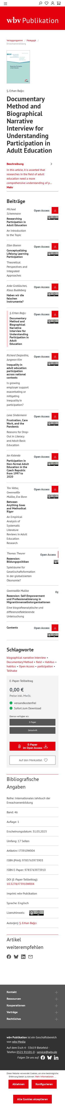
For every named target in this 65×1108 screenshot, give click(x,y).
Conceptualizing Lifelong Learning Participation (18, 253)
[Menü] (5, 3)
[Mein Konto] (52, 3)
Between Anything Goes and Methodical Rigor (16, 506)
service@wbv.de (47, 1052)
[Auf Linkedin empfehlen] (23, 957)
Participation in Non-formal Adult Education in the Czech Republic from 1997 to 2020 (18, 468)
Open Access (26, 666)
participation (45, 666)
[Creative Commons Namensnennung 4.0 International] (34, 912)
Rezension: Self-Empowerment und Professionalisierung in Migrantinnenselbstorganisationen (28, 599)
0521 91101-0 (26, 1052)
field (39, 662)
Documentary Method (20, 662)
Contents (12, 627)
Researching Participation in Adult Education (17, 222)
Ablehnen (18, 1084)
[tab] (30, 175)
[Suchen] (40, 3)
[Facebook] (42, 1058)
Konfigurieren (44, 1084)
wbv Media (18, 1041)
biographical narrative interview (26, 657)
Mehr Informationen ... (45, 1076)
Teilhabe (12, 670)
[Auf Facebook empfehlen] (9, 957)
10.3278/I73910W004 (20, 884)
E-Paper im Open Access (32, 746)
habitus (11, 666)
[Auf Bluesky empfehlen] (16, 957)
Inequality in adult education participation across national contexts (17, 371)
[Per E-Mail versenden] (30, 957)
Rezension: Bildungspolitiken (18, 560)
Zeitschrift (32, 730)
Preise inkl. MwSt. (20, 695)
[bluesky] (49, 1058)
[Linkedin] (55, 1058)
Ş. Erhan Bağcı (28, 923)
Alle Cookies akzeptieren (32, 1099)
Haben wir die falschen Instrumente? (15, 298)
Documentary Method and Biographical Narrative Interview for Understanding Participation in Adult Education (19, 331)
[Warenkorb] (58, 3)
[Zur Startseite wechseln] (32, 20)
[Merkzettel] (46, 3)
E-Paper (32, 722)
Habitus (49, 662)
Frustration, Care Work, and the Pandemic (17, 423)
